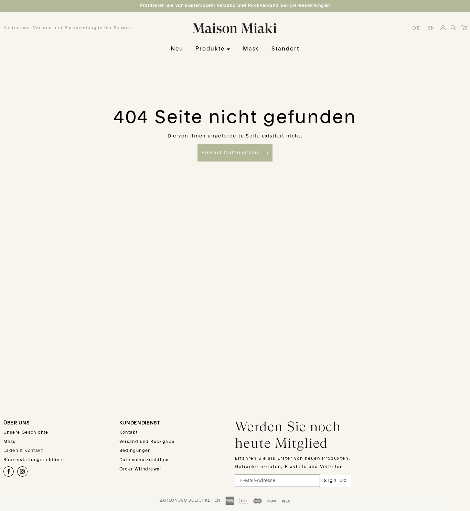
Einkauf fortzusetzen (229, 153)
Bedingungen (135, 451)
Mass (251, 49)
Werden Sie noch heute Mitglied (288, 435)
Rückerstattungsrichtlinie (33, 460)
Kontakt (128, 433)
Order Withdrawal (140, 469)
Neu (177, 49)
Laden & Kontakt (23, 451)
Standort (285, 49)
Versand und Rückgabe (147, 442)
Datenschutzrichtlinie (144, 460)
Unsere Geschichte (26, 433)
